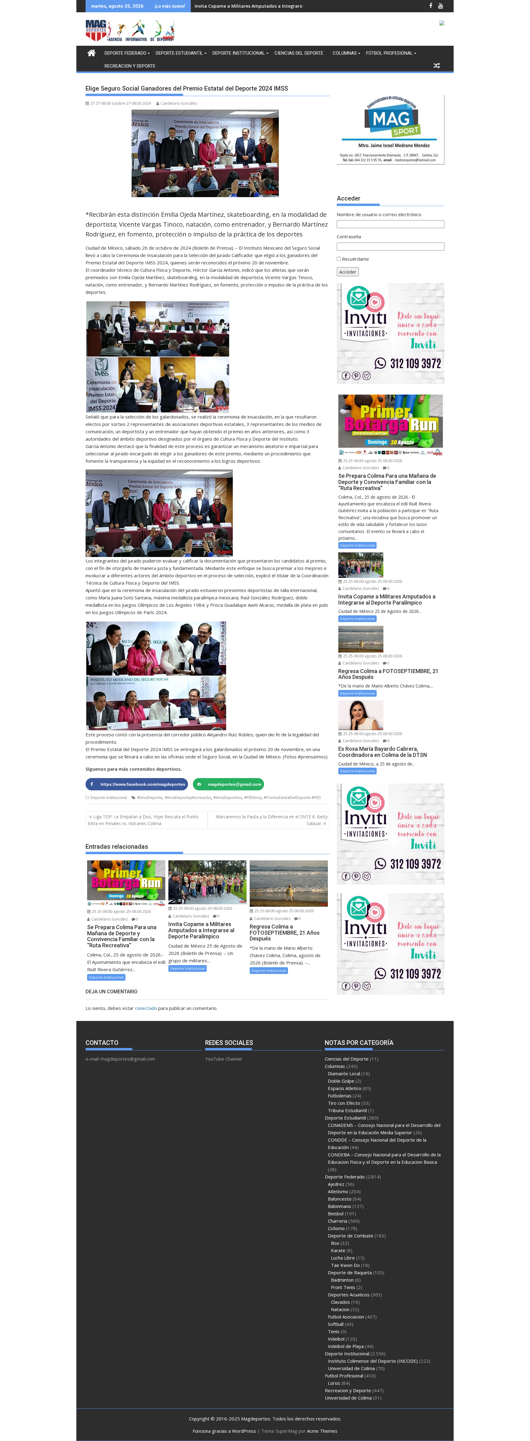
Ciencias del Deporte (299, 53)
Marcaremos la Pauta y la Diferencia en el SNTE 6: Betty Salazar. (272, 820)
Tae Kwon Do (345, 1265)
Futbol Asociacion (346, 1317)
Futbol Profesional (344, 1376)
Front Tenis (343, 1287)
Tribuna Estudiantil (347, 1110)
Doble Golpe (341, 1081)
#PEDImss (252, 797)
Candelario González (179, 103)
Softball (336, 1324)
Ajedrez (336, 1184)
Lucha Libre (343, 1258)
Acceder (347, 272)
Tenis (334, 1331)
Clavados (340, 1302)
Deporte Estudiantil (179, 53)
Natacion (340, 1309)
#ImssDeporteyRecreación (188, 797)
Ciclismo (336, 1228)
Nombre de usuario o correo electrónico (379, 214)
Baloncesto (339, 1199)
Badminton (342, 1280)
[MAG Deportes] (91, 52)
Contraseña (349, 236)
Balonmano (339, 1206)
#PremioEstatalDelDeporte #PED (292, 797)
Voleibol (336, 1339)
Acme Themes (322, 1431)
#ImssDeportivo (227, 797)
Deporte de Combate (350, 1236)
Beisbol (336, 1213)
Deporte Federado (125, 53)
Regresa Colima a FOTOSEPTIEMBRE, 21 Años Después (252, 6)
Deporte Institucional (239, 53)
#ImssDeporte (149, 797)
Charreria (337, 1221)
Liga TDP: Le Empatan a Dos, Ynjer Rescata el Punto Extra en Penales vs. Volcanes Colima (143, 820)
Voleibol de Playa (346, 1346)
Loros (334, 1383)
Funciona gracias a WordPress (224, 1431)
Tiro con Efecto (344, 1103)
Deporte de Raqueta (350, 1272)
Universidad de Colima (351, 1368)
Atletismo (338, 1191)
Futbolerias (339, 1095)
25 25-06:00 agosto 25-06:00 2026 (121, 911)
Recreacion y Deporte (130, 66)
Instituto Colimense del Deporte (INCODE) (373, 1361)
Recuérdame (355, 259)
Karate (338, 1250)
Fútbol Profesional (389, 53)
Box (335, 1243)
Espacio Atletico (344, 1088)
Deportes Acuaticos (349, 1294)
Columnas (345, 53)
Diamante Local (344, 1073)
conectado (146, 1008)
